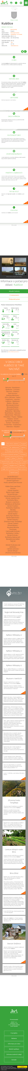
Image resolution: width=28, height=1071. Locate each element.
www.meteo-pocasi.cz (13, 351)
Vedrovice (9, 427)
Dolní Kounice (12, 393)
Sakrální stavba (14, 472)
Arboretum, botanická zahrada (10, 454)
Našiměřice (8, 411)
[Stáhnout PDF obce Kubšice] (22, 51)
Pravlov (14, 417)
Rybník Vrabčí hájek (12, 492)
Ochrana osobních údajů (14, 1054)
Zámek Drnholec (12, 535)
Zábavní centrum (21, 469)
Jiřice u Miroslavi (10, 397)
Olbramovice (9, 415)
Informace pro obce (14, 1044)
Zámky (13, 458)
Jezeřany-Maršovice (12, 395)
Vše (3, 444)
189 (12, 42)
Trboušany (15, 423)
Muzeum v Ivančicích (12, 502)
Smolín (16, 419)
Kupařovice (9, 399)
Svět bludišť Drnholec (13, 531)
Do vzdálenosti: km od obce (11, 374)
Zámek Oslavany (12, 520)
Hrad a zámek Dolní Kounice (13, 482)
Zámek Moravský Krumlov (12, 496)
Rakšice (20, 417)
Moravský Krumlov (15, 32)
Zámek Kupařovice (13, 481)
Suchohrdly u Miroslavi (12, 421)
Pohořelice (7, 417)
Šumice (8, 423)
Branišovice (16, 388)
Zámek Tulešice (13, 523)
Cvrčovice (16, 389)
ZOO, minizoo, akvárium (12, 444)
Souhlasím (22, 1066)
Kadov (18, 397)
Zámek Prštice (13, 512)
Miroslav (15, 403)
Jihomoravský (14, 29)
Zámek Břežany (12, 525)
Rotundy (18, 462)
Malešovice (15, 401)
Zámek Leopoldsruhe (12, 498)
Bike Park (22, 465)
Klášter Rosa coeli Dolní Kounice (12, 487)
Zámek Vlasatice (13, 490)
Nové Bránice (9, 413)
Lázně (5, 465)
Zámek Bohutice (12, 477)
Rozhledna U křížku (12, 533)
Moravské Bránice (12, 407)
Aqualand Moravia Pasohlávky (13, 528)
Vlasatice (17, 427)
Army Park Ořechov (12, 516)
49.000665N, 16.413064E (16, 34)
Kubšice (7, 23)
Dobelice (16, 391)
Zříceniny (20, 458)
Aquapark (23, 444)
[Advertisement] (14, 241)
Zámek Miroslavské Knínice (12, 479)
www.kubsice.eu (14, 45)
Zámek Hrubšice (12, 506)
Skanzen (23, 447)
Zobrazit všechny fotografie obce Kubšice (14, 276)
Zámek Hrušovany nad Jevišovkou (13, 546)
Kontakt (14, 1060)
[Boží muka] (7, 262)
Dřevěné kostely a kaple (7, 462)
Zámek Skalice (12, 514)
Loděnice (8, 401)
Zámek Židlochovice (12, 518)
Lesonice (16, 399)
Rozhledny (23, 454)
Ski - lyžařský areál (14, 447)
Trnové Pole (8, 425)
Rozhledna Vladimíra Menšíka (13, 509)
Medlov (9, 403)
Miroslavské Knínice (12, 405)
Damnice (9, 391)
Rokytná (10, 419)
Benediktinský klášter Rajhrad (13, 540)
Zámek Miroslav (12, 494)
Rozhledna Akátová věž (12, 537)
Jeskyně (25, 462)
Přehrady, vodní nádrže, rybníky (14, 451)
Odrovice (17, 413)
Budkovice (9, 389)
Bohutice (8, 388)
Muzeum (12, 469)
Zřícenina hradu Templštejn (13, 521)
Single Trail (5, 469)
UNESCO (4, 447)
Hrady (7, 458)
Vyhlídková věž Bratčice (12, 504)
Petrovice (17, 415)
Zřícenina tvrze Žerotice (13, 553)
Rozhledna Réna (12, 500)
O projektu (14, 1033)
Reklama (14, 1038)
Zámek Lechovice (12, 549)
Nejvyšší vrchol (13, 465)
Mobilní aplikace (14, 1049)
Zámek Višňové (12, 551)
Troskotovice (17, 425)
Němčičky (17, 411)
